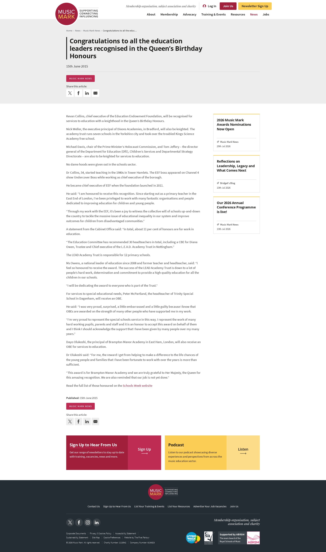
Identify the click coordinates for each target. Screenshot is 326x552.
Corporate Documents (76, 533)
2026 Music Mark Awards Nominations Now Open (234, 124)
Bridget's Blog (227, 183)
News (254, 14)
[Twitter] (70, 522)
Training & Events (213, 14)
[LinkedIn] (97, 522)
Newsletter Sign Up (255, 6)
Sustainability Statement (77, 537)
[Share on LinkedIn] (87, 93)
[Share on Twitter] (70, 93)
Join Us (228, 6)
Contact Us (94, 506)
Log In (212, 6)
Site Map (96, 537)
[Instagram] (88, 522)
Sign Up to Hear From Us (117, 506)
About (151, 14)
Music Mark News (80, 78)
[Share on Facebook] (78, 93)
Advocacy (189, 14)
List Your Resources (179, 506)
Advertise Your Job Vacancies (210, 506)
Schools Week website (137, 385)
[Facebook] (79, 522)
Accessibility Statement (125, 533)
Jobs (266, 14)
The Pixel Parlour (141, 537)
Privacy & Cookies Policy (100, 533)
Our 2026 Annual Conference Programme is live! (236, 207)
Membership (169, 14)
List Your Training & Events (149, 506)
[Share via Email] (95, 93)
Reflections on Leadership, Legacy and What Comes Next (236, 166)
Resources (238, 14)
